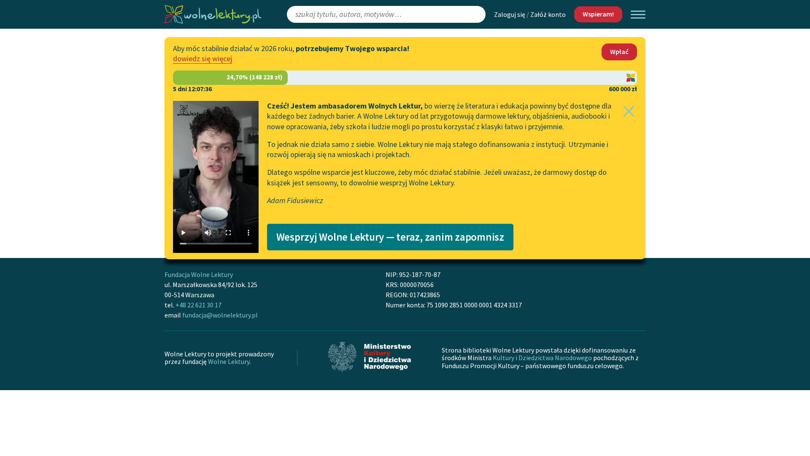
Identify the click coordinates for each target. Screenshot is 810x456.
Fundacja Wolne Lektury (199, 274)
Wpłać (619, 51)
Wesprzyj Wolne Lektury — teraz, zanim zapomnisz (390, 237)
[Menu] (638, 15)
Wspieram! (598, 14)
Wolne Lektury (228, 361)
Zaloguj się (509, 14)
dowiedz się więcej (202, 58)
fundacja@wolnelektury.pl (220, 315)
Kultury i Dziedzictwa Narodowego (542, 357)
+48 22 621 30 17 (198, 305)
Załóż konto (548, 14)
